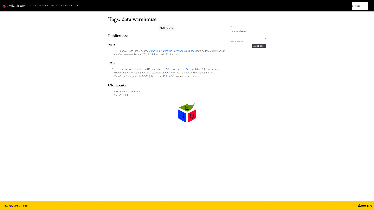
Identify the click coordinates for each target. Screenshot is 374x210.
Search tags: (235, 27)
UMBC (16, 205)
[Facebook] (368, 205)
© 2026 (6, 205)
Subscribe (168, 28)
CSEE (24, 205)
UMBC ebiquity (16, 5)
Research (44, 5)
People (54, 5)
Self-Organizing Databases (127, 91)
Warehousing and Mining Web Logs (184, 69)
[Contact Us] (359, 205)
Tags (77, 5)
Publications (66, 5)
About (33, 5)
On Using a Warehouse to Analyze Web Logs (171, 51)
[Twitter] (365, 205)
